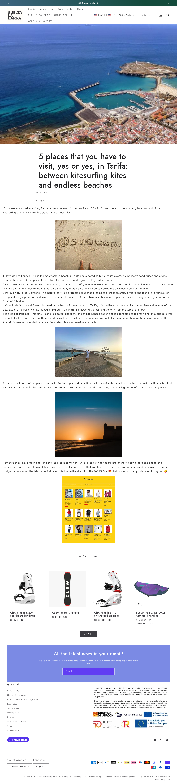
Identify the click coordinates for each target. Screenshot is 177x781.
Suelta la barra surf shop (42, 776)
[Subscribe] (111, 671)
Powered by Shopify (62, 776)
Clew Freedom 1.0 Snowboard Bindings (106, 614)
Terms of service (14, 708)
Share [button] (42, 201)
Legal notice (143, 777)
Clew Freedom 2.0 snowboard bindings (22, 614)
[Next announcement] (169, 3)
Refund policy (80, 777)
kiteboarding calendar (16, 695)
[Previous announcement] (8, 3)
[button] (114, 15)
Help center (12, 717)
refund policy (13, 713)
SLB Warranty (13, 730)
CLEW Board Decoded (66, 612)
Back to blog (91, 556)
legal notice (12, 704)
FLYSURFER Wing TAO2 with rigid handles (150, 614)
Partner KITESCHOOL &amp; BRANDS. (23, 700)
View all (88, 634)
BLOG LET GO (13, 691)
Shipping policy (129, 777)
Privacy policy (95, 777)
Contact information (161, 777)
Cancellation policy (161, 780)
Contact (10, 726)
